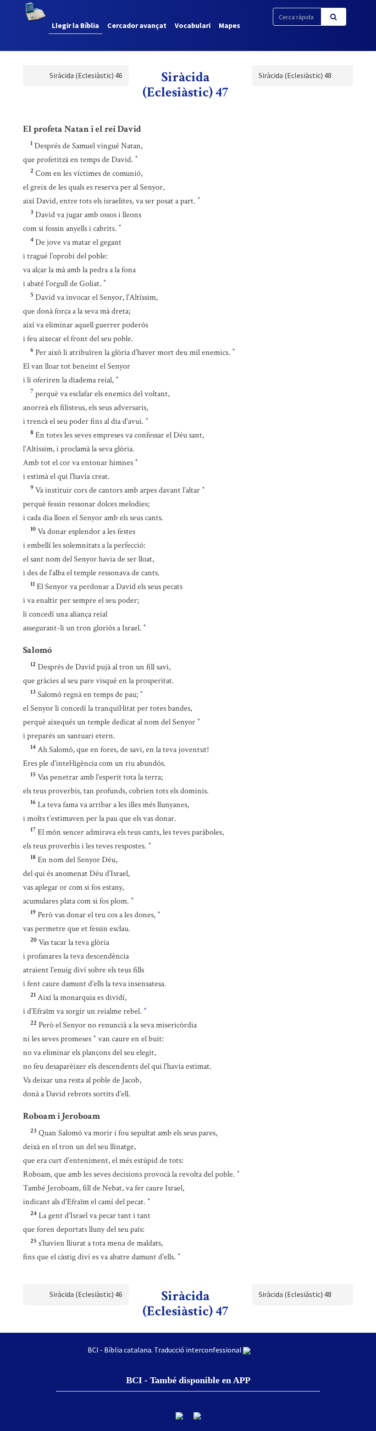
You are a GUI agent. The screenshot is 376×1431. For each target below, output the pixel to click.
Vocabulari (192, 25)
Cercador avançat (136, 25)
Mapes (229, 25)
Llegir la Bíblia (75, 25)
